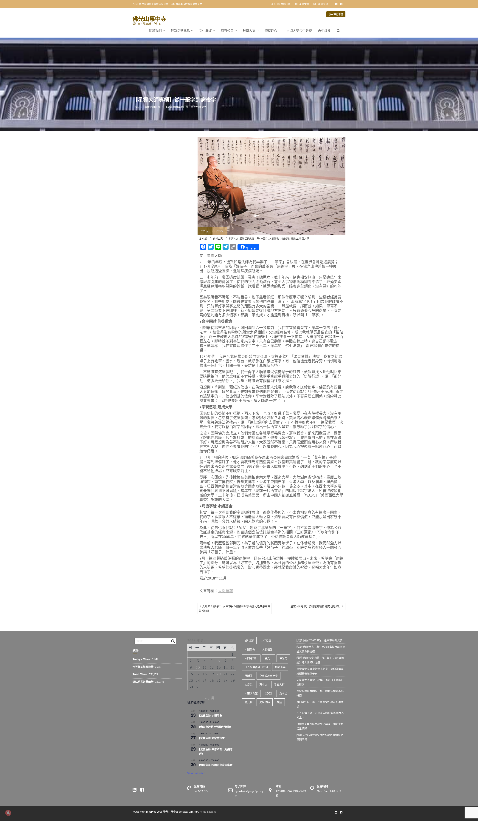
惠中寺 (263, 684)
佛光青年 (280, 667)
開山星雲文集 (301, 4)
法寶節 (268, 693)
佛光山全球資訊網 (280, 4)
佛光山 (294, 238)
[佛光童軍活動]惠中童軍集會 (215, 765)
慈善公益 (227, 31)
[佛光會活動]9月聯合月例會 (215, 726)
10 (198, 667)
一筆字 (264, 238)
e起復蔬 (249, 640)
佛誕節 (248, 675)
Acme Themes (208, 811)
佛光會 (283, 658)
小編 (204, 238)
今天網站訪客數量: (144, 666)
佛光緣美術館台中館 (256, 667)
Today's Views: (142, 659)
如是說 (248, 684)
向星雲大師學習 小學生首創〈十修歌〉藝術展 (164, 4)
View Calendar (195, 773)
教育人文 (249, 31)
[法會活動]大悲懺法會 (212, 738)
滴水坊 (283, 693)
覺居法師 (264, 702)
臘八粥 (248, 702)
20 (219, 673)
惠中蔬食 (324, 31)
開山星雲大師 (320, 4)
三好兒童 (266, 640)
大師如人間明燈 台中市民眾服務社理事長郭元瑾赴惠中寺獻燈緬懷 (234, 608)
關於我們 (155, 31)
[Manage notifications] (8, 813)
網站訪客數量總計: (144, 681)
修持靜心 (271, 31)
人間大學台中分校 (299, 31)
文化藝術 (205, 31)
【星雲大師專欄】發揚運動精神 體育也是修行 (314, 606)
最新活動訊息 (180, 31)
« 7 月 (210, 698)
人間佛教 (274, 238)
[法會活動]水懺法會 (210, 715)
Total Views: (141, 674)
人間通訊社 (251, 658)
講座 (279, 702)
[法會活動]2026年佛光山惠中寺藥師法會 (319, 640)
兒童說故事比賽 (268, 675)
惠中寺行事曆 (336, 14)
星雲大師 (304, 238)
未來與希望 (251, 693)
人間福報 (285, 238)
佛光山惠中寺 (149, 18)
